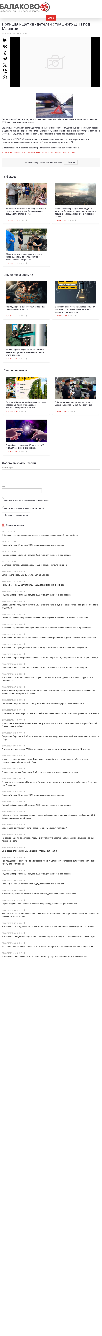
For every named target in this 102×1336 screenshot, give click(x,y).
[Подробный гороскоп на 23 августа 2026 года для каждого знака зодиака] (24, 591)
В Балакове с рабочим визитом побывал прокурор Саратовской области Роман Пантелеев (44, 956)
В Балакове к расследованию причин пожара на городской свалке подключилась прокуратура (46, 627)
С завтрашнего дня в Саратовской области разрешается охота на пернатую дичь (40, 772)
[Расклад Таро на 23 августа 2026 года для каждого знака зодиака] (24, 581)
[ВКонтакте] (6, 46)
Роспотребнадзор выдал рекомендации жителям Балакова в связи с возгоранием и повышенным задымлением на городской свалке (75, 212)
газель (17, 153)
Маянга (46, 153)
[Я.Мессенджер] (6, 40)
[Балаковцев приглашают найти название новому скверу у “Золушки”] (24, 824)
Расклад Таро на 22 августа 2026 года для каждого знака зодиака (33, 795)
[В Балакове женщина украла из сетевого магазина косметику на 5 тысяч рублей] (75, 388)
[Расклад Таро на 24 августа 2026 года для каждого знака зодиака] (15, 541)
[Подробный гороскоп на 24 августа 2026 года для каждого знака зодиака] (15, 551)
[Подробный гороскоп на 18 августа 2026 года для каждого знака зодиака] (26, 431)
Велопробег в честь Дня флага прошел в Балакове (25, 574)
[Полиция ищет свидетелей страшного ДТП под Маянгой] (25, 33)
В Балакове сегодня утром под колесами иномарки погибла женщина (34, 565)
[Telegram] (6, 59)
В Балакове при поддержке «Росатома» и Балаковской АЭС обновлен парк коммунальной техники (48, 926)
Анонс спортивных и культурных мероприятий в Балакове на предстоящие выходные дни (44, 667)
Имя (3, 486)
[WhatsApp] (6, 77)
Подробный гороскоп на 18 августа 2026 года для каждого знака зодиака (25, 446)
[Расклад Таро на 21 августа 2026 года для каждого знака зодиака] (24, 880)
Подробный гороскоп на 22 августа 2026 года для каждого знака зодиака (37, 805)
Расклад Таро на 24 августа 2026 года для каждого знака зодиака (33, 545)
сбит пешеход (69, 153)
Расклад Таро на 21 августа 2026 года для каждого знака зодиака (33, 883)
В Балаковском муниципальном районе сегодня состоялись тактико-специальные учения (44, 647)
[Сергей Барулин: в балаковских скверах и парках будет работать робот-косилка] (24, 900)
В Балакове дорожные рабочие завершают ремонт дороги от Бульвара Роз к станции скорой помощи (50, 657)
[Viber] (6, 71)
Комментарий (8, 467)
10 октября (7, 153)
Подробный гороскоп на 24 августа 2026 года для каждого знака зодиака (37, 555)
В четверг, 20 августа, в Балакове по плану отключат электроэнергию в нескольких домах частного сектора (75, 309)
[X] (6, 65)
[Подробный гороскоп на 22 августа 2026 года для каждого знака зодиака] (24, 801)
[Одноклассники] (6, 53)
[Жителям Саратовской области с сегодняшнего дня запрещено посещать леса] (24, 890)
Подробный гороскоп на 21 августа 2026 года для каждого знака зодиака (37, 873)
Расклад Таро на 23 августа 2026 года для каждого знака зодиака (33, 584)
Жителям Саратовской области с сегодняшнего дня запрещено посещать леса (39, 893)
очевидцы (56, 153)
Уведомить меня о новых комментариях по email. (27, 500)
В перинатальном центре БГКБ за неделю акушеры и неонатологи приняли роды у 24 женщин (46, 749)
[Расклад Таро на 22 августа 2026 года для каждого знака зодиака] (24, 791)
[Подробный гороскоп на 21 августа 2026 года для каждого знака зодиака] (24, 870)
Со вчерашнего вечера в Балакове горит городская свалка (29, 850)
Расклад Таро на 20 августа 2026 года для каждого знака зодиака (26, 308)
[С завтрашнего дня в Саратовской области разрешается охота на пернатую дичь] (24, 768)
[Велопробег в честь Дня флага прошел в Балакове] (24, 571)
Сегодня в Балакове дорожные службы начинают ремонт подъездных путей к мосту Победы (46, 617)
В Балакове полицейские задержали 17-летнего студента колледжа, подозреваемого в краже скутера (49, 936)
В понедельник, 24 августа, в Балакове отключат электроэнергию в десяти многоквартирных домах (49, 637)
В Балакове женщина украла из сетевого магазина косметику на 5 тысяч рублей (74, 403)
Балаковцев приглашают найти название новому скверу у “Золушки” (34, 828)
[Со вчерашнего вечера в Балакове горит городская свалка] (24, 847)
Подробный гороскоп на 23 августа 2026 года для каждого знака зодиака (37, 594)
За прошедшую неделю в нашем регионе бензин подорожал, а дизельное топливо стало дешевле (25, 352)
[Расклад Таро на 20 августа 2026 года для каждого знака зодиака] (26, 292)
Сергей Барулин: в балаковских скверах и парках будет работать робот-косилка (39, 903)
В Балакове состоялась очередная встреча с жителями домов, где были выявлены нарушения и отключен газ (26, 211)
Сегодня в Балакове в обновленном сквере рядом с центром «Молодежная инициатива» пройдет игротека (26, 405)
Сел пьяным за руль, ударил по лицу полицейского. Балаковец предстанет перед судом (43, 703)
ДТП (24, 153)
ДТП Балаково (34, 153)
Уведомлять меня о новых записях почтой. (24, 508)
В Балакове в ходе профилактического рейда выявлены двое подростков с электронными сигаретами (24, 257)
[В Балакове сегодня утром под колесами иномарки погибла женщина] (15, 561)
